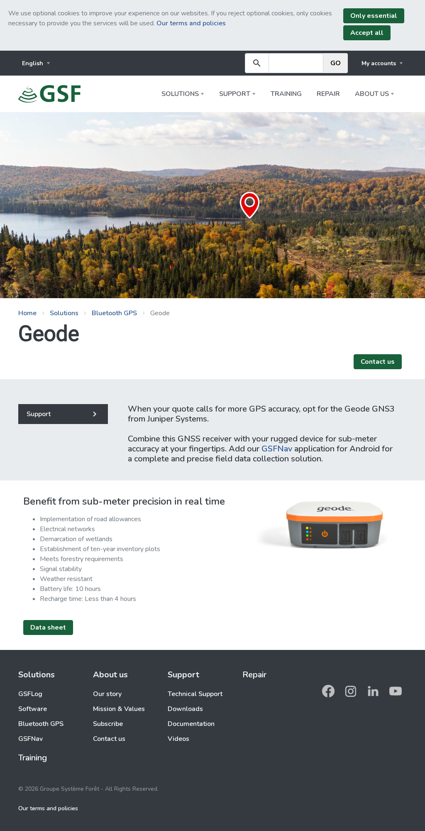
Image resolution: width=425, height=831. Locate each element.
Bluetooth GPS (114, 313)
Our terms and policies (191, 23)
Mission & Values (119, 708)
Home (27, 313)
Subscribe (108, 723)
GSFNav (276, 448)
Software (32, 708)
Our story (107, 694)
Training (286, 93)
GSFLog (30, 694)
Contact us (109, 738)
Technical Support (195, 694)
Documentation (191, 723)
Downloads (185, 708)
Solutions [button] (180, 93)
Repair (328, 93)
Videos (178, 738)
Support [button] (234, 93)
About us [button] (372, 93)
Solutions (64, 313)
